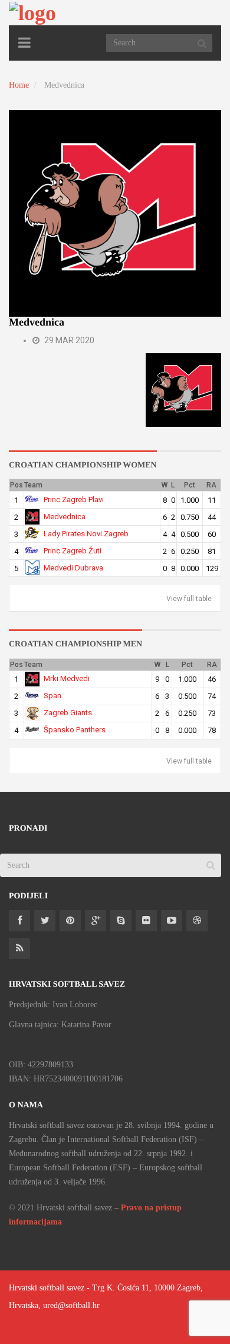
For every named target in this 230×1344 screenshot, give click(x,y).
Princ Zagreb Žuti (72, 550)
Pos (16, 485)
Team (33, 485)
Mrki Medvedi (67, 678)
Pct (189, 485)
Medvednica (65, 516)
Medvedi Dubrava (73, 567)
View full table (189, 599)
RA (211, 485)
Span (52, 695)
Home (19, 85)
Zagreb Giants (68, 712)
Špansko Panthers (75, 729)
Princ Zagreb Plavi (74, 499)
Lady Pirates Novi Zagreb (86, 533)
